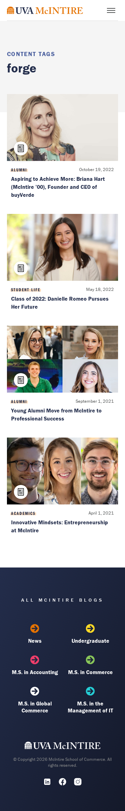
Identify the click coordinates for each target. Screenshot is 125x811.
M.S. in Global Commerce (35, 707)
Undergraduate (90, 640)
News (35, 640)
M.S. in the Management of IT (90, 707)
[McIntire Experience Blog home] (45, 10)
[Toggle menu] (111, 10)
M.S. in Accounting (35, 672)
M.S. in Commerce (90, 672)
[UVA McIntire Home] (63, 747)
